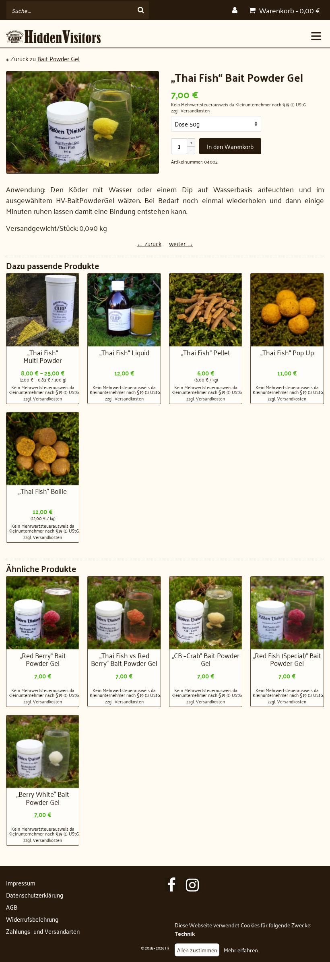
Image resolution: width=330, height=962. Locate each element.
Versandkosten (195, 110)
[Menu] (316, 35)
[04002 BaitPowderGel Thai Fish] (82, 122)
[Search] (141, 10)
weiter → (181, 243)
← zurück (149, 243)
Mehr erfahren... (242, 949)
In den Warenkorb (230, 146)
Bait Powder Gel (58, 58)
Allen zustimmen (197, 950)
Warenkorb (289, 10)
